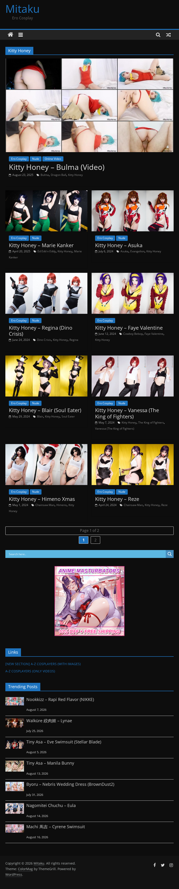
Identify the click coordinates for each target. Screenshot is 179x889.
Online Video (53, 159)
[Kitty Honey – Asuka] (133, 193)
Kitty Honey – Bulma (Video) (56, 167)
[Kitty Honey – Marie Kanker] (46, 193)
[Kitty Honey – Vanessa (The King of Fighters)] (133, 358)
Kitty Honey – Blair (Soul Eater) (45, 410)
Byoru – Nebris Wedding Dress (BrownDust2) (70, 784)
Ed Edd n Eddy (47, 251)
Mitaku (22, 8)
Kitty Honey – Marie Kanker (41, 245)
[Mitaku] (10, 35)
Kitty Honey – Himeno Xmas (42, 498)
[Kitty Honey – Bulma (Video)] (89, 61)
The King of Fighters (151, 422)
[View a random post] (168, 35)
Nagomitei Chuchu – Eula (51, 805)
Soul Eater (68, 416)
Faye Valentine (154, 334)
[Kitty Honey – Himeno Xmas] (46, 446)
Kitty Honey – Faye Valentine (129, 327)
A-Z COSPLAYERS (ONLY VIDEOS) (30, 671)
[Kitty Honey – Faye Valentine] (133, 275)
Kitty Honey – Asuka (118, 245)
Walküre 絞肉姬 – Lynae (49, 720)
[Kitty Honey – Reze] (133, 446)
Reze (164, 505)
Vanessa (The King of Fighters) (114, 429)
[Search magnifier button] (170, 554)
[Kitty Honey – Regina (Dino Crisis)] (46, 275)
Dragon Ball (58, 175)
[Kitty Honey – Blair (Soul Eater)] (46, 358)
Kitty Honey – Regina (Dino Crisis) (40, 330)
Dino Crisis (44, 340)
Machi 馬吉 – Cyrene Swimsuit (55, 826)
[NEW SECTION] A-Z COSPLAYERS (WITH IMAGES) (43, 664)
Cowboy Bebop (133, 334)
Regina (73, 340)
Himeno (61, 505)
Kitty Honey (75, 175)
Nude (35, 159)
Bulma (45, 175)
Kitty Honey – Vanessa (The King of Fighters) (127, 413)
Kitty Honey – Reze (117, 498)
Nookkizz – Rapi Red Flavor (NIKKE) (60, 699)
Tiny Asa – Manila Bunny (50, 763)
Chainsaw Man (45, 505)
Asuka (124, 251)
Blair (40, 416)
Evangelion (137, 251)
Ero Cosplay (19, 159)
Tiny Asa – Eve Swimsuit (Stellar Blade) (63, 742)
